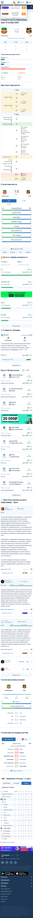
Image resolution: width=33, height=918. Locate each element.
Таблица (28, 252)
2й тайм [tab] (9, 204)
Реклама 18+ (4, 9)
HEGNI (6, 620)
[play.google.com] (7, 874)
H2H (20, 252)
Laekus (6, 507)
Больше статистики (17, 770)
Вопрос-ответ (4, 899)
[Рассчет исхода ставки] (31, 569)
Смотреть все (16, 365)
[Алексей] (2, 508)
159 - (25, 624)
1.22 (27, 661)
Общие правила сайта (6, 891)
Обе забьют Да (9, 609)
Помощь (3, 886)
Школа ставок (4, 896)
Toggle (22, 370)
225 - (22, 584)
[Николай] (2, 669)
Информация (5, 880)
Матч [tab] (9, 200)
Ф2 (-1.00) (8, 569)
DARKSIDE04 (7, 660)
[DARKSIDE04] (2, 661)
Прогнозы (12, 252)
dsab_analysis (8, 580)
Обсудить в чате (16, 249)
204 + (12, 624)
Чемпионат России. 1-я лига (15, 38)
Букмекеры (4, 883)
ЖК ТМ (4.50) (8, 649)
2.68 (27, 669)
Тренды (5, 252)
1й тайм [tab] (24, 200)
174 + (12, 584)
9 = (19, 584)
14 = (23, 624)
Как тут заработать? (5, 889)
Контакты (3, 901)
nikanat (6, 668)
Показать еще (15, 326)
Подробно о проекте (6, 894)
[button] (13, 2)
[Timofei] (2, 621)
